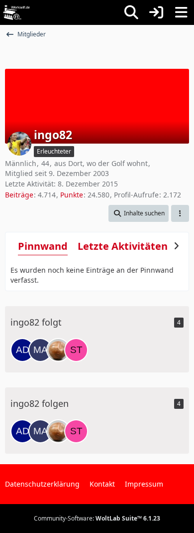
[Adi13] (22, 350)
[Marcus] (40, 350)
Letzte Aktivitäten (123, 246)
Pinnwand (43, 246)
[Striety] (76, 350)
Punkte (71, 194)
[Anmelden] (156, 12)
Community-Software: (97, 518)
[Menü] (181, 12)
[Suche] (131, 12)
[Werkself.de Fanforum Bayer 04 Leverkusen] (16, 12)
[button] (138, 213)
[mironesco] (58, 350)
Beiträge (19, 194)
